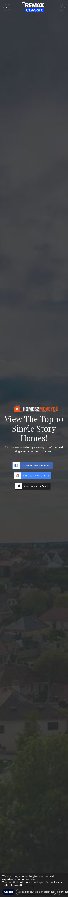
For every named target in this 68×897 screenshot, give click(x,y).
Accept (8, 892)
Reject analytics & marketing (36, 892)
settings (31, 885)
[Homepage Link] (34, 7)
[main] (34, 448)
